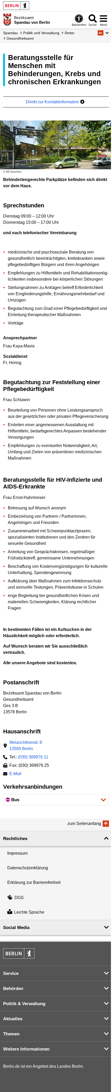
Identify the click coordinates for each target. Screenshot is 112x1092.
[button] (103, 32)
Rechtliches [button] (15, 838)
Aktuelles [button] (12, 1018)
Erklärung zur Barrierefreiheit (33, 882)
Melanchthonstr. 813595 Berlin (25, 745)
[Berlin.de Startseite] (16, 5)
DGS (19, 897)
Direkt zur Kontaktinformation (53, 102)
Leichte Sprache (29, 912)
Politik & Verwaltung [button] (24, 1003)
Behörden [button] (13, 988)
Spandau (10, 33)
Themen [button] (11, 1033)
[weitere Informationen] (7, 20)
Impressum (17, 853)
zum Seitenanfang (84, 823)
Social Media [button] (16, 927)
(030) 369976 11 (33, 757)
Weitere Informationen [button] (26, 1049)
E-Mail (15, 774)
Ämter (69, 33)
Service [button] (10, 973)
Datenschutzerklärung (27, 868)
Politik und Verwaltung (41, 33)
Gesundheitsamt (20, 38)
